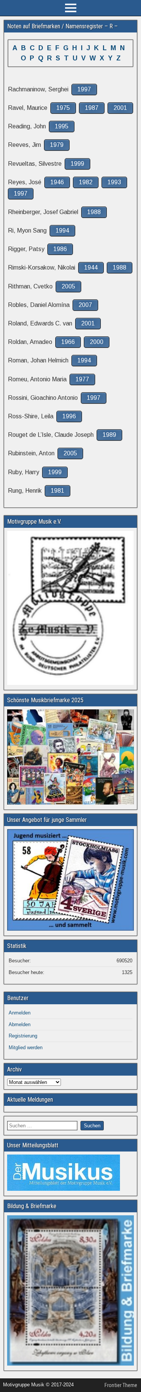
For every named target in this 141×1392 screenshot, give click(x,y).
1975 (63, 108)
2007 (85, 305)
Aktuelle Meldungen (30, 1099)
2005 (68, 286)
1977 (82, 379)
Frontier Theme (121, 1385)
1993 (114, 182)
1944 (91, 267)
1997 (84, 89)
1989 (109, 435)
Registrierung (23, 1036)
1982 (85, 182)
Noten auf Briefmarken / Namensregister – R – (62, 26)
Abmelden (19, 1024)
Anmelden (19, 1013)
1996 (69, 416)
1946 (57, 182)
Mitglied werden (25, 1047)
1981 (57, 490)
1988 (94, 212)
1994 (62, 230)
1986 (60, 249)
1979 (57, 145)
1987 (92, 108)
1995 (61, 126)
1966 (68, 342)
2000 (96, 342)
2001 (120, 108)
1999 (77, 163)
